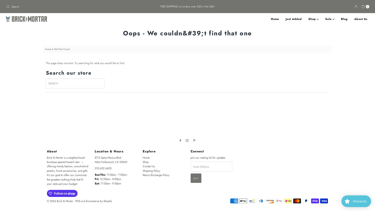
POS (77, 201)
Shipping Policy (151, 171)
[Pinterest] (194, 140)
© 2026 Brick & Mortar (60, 201)
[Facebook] (180, 140)
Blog (344, 19)
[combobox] (64, 7)
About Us (360, 19)
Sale (329, 19)
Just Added (294, 19)
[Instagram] (187, 140)
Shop (312, 19)
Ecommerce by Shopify (99, 201)
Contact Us (149, 166)
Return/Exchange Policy (156, 175)
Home (275, 19)
